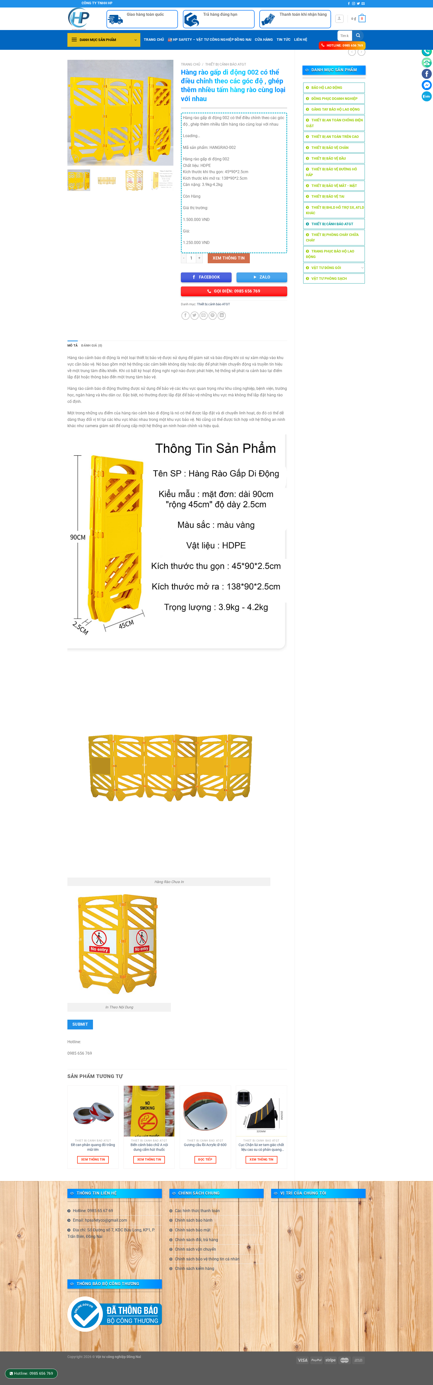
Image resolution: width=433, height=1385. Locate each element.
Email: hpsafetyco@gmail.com (100, 1220)
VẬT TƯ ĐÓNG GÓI (326, 268)
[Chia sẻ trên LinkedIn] (222, 316)
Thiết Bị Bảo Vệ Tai (327, 196)
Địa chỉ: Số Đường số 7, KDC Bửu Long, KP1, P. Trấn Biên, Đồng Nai (111, 1233)
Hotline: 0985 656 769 (33, 1373)
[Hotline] (427, 51)
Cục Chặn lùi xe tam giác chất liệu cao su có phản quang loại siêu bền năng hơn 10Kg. (261, 1147)
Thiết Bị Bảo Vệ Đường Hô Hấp (331, 172)
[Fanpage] (427, 74)
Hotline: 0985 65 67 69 (93, 1210)
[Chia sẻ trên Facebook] (185, 316)
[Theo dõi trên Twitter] (358, 4)
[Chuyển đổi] (362, 267)
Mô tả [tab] (72, 345)
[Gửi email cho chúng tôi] (363, 4)
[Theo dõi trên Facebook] (348, 4)
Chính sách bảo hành (193, 1220)
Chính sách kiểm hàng (194, 1268)
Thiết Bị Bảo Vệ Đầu (328, 158)
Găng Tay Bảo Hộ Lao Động (335, 109)
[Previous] (75, 112)
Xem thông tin (229, 258)
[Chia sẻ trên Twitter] (194, 316)
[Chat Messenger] (427, 85)
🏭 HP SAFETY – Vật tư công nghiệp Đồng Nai (210, 40)
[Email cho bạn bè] (203, 316)
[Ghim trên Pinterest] (212, 316)
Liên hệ (300, 40)
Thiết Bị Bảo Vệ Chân (330, 148)
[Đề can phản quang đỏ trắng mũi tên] (93, 1111)
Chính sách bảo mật (192, 1230)
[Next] (165, 112)
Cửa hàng (264, 40)
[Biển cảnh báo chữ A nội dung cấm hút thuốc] (149, 1111)
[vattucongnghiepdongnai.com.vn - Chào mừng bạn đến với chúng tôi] (83, 19)
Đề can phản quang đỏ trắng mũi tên (93, 1147)
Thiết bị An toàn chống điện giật (334, 123)
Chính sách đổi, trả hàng (196, 1239)
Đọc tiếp (205, 1159)
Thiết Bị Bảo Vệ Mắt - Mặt (334, 186)
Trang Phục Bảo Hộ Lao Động (330, 254)
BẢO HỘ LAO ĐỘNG (326, 88)
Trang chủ (190, 64)
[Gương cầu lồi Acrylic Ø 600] (205, 1111)
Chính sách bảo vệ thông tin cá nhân (207, 1259)
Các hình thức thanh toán (197, 1210)
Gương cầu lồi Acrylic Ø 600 (205, 1145)
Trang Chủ (154, 40)
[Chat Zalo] (427, 96)
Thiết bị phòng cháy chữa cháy (332, 237)
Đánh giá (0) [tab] (91, 345)
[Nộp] (358, 35)
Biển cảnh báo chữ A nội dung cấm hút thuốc (149, 1147)
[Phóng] (74, 159)
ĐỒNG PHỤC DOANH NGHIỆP (334, 99)
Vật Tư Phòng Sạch (329, 278)
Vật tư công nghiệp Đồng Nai (118, 1357)
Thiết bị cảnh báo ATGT (332, 224)
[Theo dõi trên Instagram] (353, 4)
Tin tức (284, 40)
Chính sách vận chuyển (195, 1249)
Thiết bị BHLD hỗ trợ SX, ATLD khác (335, 210)
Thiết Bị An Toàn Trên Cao (335, 137)
